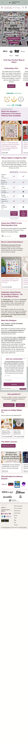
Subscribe (14, 384)
